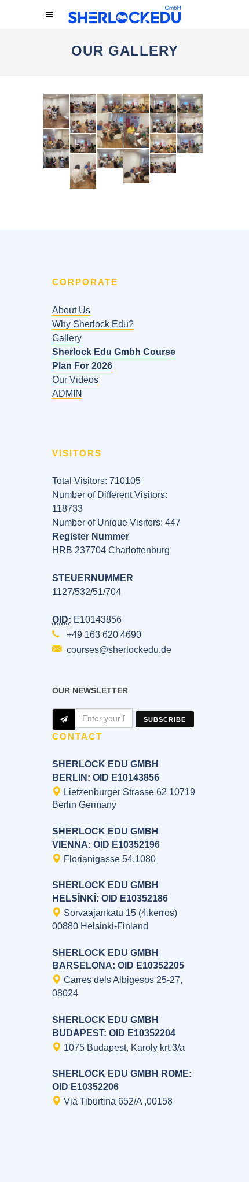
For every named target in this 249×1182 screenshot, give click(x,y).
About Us (71, 310)
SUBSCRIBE (165, 719)
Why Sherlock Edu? (93, 324)
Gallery (67, 338)
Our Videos (75, 380)
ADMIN (67, 393)
